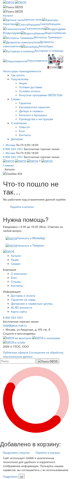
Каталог (8, 15)
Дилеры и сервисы (31, 111)
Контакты (25, 135)
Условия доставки (30, 87)
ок (21, 476)
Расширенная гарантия (34, 107)
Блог (22, 131)
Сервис (16, 99)
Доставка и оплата (23, 295)
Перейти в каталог (22, 207)
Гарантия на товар (23, 299)
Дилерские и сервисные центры (32, 303)
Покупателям (19, 79)
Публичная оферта (15, 352)
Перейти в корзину (48, 452)
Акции (23, 83)
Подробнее (10, 476)
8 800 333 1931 (13, 149)
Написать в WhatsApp (31, 238)
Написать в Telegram (30, 245)
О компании (19, 123)
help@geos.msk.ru (15, 325)
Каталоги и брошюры (33, 115)
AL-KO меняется (21, 307)
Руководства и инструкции (36, 119)
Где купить (18, 75)
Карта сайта (19, 311)
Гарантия (25, 103)
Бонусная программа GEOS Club (40, 95)
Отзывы (16, 281)
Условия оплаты (29, 91)
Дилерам (17, 139)
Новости (24, 127)
